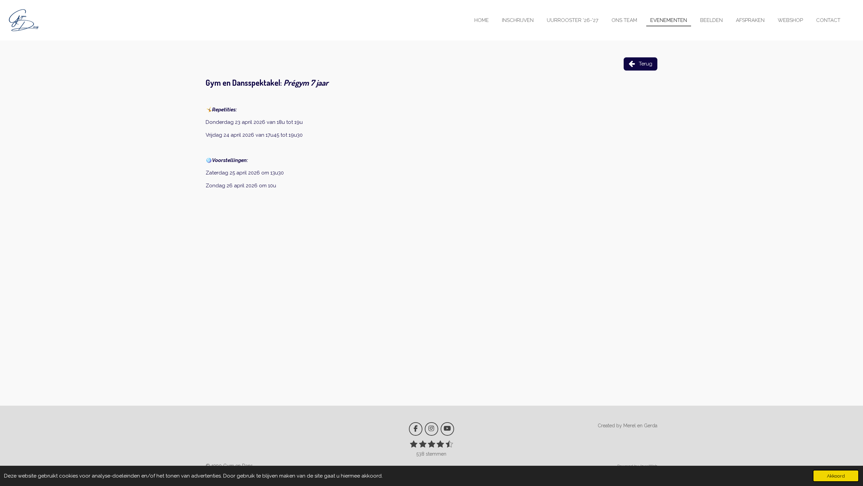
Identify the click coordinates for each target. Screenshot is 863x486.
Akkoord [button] (836, 476)
